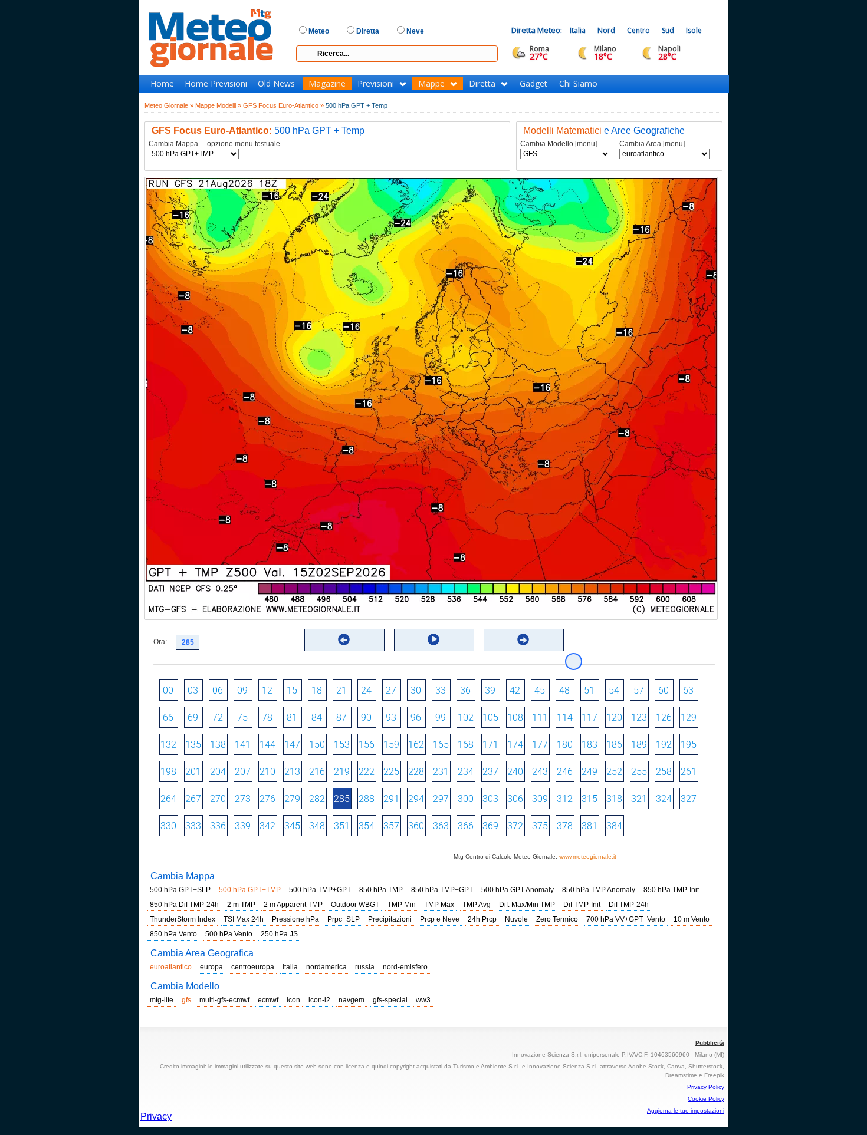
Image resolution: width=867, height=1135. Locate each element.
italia (290, 967)
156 (367, 744)
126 (664, 717)
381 (589, 826)
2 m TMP (241, 904)
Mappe (431, 84)
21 (341, 690)
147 (292, 744)
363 (441, 826)
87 (341, 717)
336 (218, 826)
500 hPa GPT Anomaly (517, 890)
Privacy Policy (705, 1087)
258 (664, 771)
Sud (668, 30)
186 (614, 744)
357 (391, 826)
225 (391, 771)
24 (366, 690)
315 (589, 798)
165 (441, 744)
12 (267, 690)
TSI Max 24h (244, 919)
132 (168, 744)
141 (243, 744)
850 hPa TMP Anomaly (598, 890)
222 (367, 771)
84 (316, 717)
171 (490, 744)
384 (614, 826)
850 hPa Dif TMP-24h (184, 904)
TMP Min (401, 904)
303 (490, 798)
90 (366, 717)
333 (193, 826)
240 (515, 771)
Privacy (156, 1116)
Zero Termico (557, 919)
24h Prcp (482, 919)
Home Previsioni (216, 84)
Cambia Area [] (652, 144)
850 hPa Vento (173, 934)
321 (639, 798)
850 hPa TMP (381, 890)
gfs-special (390, 1000)
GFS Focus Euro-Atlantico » (283, 105)
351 (342, 826)
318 (614, 798)
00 (168, 690)
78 (267, 717)
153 (342, 744)
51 (589, 690)
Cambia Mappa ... (214, 144)
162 (416, 744)
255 (639, 771)
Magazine (327, 84)
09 (242, 690)
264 (168, 798)
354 (367, 826)
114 (565, 717)
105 (490, 717)
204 (218, 771)
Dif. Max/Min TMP (527, 904)
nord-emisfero (405, 967)
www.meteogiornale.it (587, 856)
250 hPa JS (279, 934)
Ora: (160, 642)
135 (193, 744)
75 (242, 717)
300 (466, 798)
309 (540, 798)
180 (565, 744)
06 (217, 690)
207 (243, 771)
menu (586, 144)
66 (168, 717)
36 (465, 690)
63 (688, 690)
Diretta (482, 84)
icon (293, 1000)
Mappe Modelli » (218, 105)
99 (440, 717)
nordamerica (326, 967)
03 (193, 690)
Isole (694, 30)
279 (292, 798)
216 (317, 771)
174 (515, 744)
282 (317, 798)
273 (243, 798)
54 (614, 690)
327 (689, 798)
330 (168, 826)
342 (267, 826)
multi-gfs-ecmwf (224, 1000)
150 (317, 744)
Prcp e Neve (439, 919)
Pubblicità (709, 1043)
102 (466, 717)
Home (162, 84)
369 (490, 826)
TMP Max (439, 904)
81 (292, 717)
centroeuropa (252, 967)
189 (639, 744)
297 (441, 798)
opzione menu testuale (243, 144)
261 (689, 771)
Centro (638, 30)
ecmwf (268, 1000)
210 (267, 771)
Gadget (533, 84)
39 (490, 690)
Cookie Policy (706, 1099)
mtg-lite (161, 1000)
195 (689, 744)
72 (217, 717)
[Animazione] (433, 639)
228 (416, 771)
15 (292, 690)
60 (663, 690)
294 (416, 798)
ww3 (423, 1000)
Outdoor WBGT (355, 904)
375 (540, 826)
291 (391, 798)
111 (540, 717)
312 (565, 798)
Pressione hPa (295, 919)
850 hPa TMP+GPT (442, 890)
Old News (276, 84)
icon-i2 (319, 1000)
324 (664, 798)
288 (367, 798)
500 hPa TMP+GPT (320, 890)
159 (391, 744)
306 (515, 798)
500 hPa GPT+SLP (180, 890)
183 (589, 744)
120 (614, 717)
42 (515, 690)
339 (243, 826)
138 (218, 744)
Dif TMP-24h (629, 904)
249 (589, 771)
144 (267, 744)
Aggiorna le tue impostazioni (685, 1110)
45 (539, 690)
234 (466, 771)
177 (540, 744)
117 (589, 717)
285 (342, 798)
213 (292, 771)
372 (515, 826)
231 (441, 771)
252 (614, 771)
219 (342, 771)
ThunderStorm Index (182, 919)
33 (440, 690)
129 (689, 717)
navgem (351, 1000)
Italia (578, 30)
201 (193, 771)
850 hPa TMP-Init (671, 890)
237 (490, 771)
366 (466, 826)
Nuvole (516, 919)
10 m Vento (692, 919)
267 (193, 798)
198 (168, 771)
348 (317, 826)
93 (391, 717)
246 (565, 771)
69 (193, 717)
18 (316, 690)
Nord (606, 30)
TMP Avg (476, 904)
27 (391, 690)
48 (564, 690)
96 (415, 717)
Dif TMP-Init (581, 904)
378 (565, 826)
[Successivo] (523, 639)
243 (540, 771)
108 (515, 717)
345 (292, 826)
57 (638, 690)
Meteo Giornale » (168, 105)
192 (664, 744)
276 (267, 798)
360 (416, 826)
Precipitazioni (390, 919)
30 (415, 690)
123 (639, 717)
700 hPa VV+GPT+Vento (625, 919)
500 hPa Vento (228, 934)
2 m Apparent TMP (293, 904)
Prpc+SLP (343, 919)
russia (365, 967)
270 (218, 798)
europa (211, 967)
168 (466, 744)
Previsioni (375, 84)
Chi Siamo (578, 84)
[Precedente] (344, 639)
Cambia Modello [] (558, 144)
